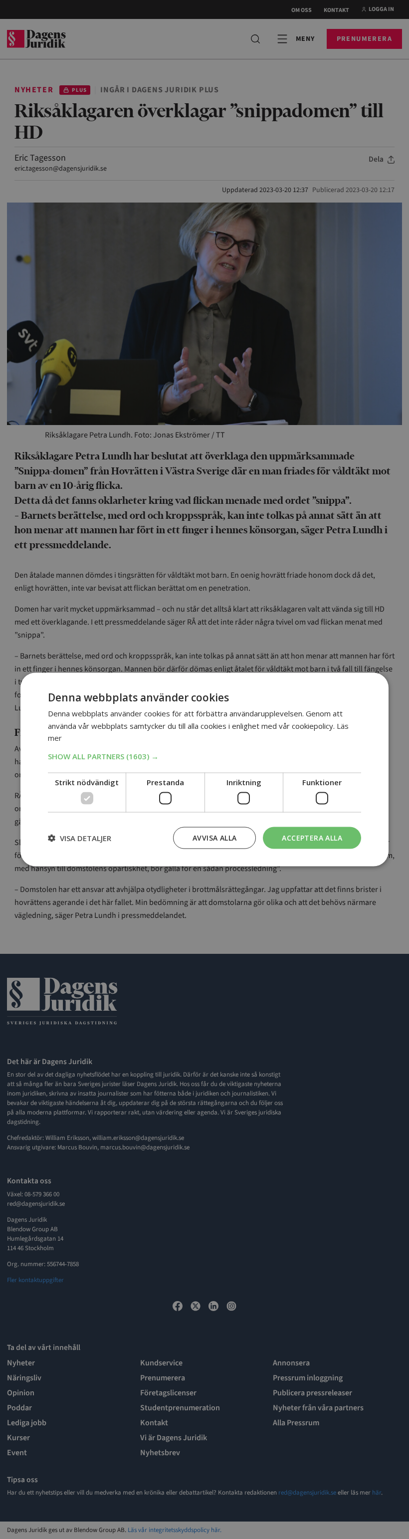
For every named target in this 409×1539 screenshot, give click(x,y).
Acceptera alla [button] (312, 837)
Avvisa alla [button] (214, 837)
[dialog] (204, 769)
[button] (204, 756)
